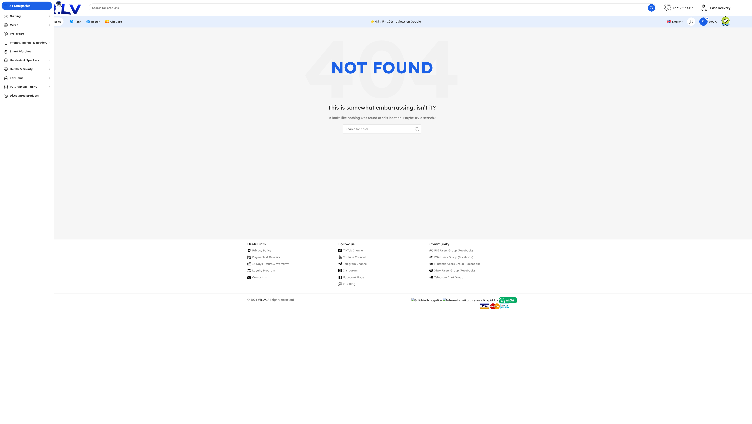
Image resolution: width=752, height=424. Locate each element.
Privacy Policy (261, 250)
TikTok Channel (353, 250)
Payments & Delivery (266, 257)
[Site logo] (57, 7)
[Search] (651, 8)
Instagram (350, 270)
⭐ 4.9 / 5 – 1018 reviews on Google (396, 21)
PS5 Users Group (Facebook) (453, 250)
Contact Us (259, 277)
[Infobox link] (726, 21)
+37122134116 (683, 8)
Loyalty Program (263, 270)
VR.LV (262, 300)
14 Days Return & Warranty (270, 264)
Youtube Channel (354, 257)
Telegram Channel (355, 264)
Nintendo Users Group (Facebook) (457, 264)
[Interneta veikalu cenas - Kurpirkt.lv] (470, 300)
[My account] (691, 22)
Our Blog (349, 284)
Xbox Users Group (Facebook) (454, 270)
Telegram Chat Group (448, 277)
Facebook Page (353, 277)
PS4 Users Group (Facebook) (453, 257)
